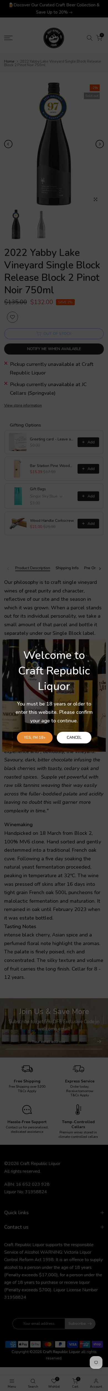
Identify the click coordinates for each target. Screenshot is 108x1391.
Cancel (74, 737)
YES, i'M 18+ (35, 737)
